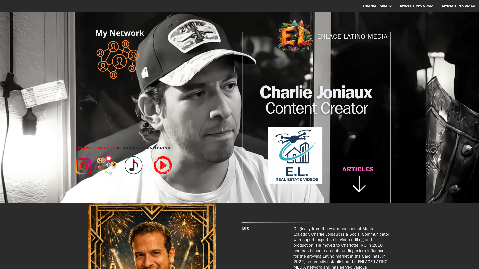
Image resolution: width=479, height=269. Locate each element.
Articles (358, 170)
